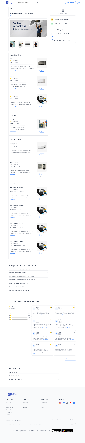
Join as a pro (70, 2)
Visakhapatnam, (18, 420)
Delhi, (35, 419)
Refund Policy (9, 412)
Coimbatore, (48, 419)
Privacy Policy (9, 409)
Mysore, (71, 419)
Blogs (42, 407)
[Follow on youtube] (70, 403)
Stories (24, 409)
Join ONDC (43, 405)
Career (8, 414)
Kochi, (59, 419)
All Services (44, 402)
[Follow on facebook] (64, 403)
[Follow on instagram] (60, 403)
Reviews (25, 407)
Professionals (9, 405)
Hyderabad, (24, 419)
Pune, (32, 419)
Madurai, (67, 419)
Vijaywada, (13, 420)
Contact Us (25, 402)
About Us (8, 402)
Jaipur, (56, 419)
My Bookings (26, 405)
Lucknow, (63, 419)
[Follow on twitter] (67, 403)
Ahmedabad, (39, 419)
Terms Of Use (9, 407)
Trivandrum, (7, 420)
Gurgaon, (53, 419)
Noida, (74, 419)
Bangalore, (15, 419)
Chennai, (20, 419)
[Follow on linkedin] (74, 403)
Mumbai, (29, 419)
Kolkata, (43, 419)
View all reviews (70, 358)
